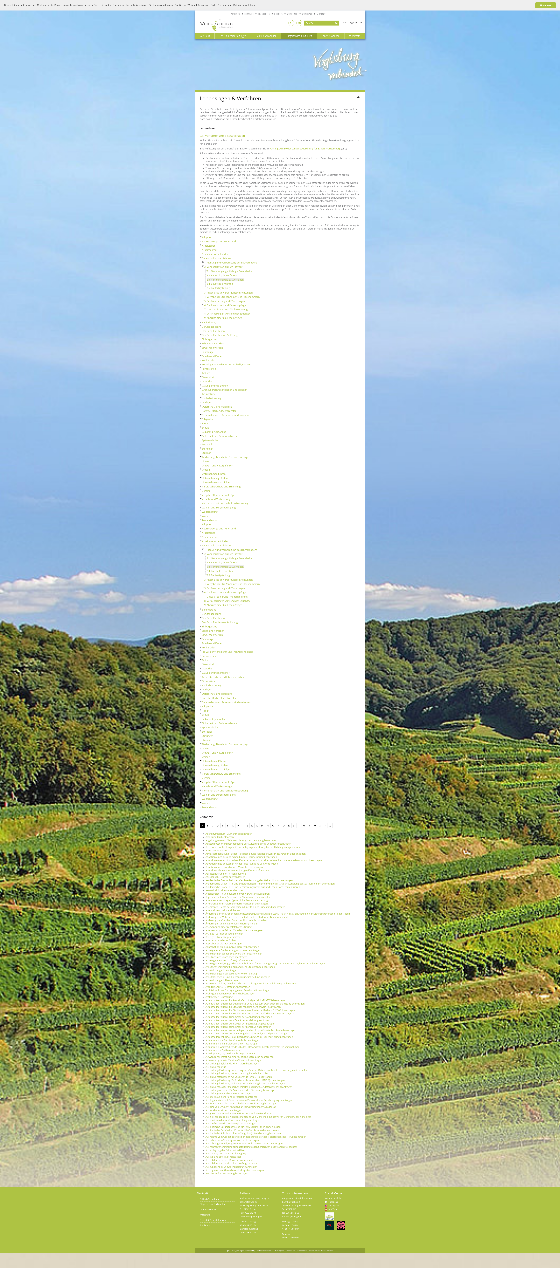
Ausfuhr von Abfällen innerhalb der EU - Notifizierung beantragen (241, 1103)
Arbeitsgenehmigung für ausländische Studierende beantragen (240, 966)
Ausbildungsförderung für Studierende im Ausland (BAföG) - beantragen (245, 1080)
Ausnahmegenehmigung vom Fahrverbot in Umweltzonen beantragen (244, 1143)
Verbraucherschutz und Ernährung (221, 486)
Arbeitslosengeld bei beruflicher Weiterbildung (231, 973)
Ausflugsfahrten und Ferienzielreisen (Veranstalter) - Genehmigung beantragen (249, 1100)
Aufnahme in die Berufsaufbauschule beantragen (232, 1040)
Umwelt (206, 461)
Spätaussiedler (210, 440)
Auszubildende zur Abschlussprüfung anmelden (231, 1163)
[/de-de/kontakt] (291, 23)
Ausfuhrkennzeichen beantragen (223, 1110)
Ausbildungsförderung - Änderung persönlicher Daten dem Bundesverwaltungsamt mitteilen (256, 1070)
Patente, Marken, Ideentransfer (219, 411)
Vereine (206, 490)
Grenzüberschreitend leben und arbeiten (224, 389)
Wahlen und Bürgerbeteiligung (219, 507)
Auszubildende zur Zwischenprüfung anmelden (231, 1166)
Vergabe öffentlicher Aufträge (218, 495)
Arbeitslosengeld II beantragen (222, 980)
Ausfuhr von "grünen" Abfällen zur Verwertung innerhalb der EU (240, 1106)
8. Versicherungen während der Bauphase (227, 313)
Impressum (290, 1250)
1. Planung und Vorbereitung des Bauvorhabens (230, 262)
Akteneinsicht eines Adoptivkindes (224, 890)
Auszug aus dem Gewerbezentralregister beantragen (234, 1170)
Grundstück (208, 394)
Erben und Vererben (213, 343)
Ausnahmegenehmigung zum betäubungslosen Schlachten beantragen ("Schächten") (252, 1146)
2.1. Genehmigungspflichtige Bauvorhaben (230, 271)
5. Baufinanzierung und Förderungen (224, 301)
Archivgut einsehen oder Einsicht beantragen (230, 993)
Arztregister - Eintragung (219, 997)
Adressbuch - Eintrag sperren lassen (225, 877)
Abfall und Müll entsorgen (219, 837)
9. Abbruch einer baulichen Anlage (223, 317)
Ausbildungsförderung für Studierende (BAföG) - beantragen (238, 1076)
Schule (205, 427)
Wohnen (206, 516)
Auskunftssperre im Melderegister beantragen (230, 1123)
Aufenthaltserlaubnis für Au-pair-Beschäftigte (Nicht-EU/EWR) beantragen (245, 1000)
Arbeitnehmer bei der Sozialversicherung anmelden (233, 953)
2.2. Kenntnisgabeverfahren (222, 275)
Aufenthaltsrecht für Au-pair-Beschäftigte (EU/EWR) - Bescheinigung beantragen (249, 1036)
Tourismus (205, 36)
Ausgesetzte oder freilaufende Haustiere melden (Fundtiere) (238, 1113)
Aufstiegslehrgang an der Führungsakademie (230, 1053)
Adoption (207, 237)
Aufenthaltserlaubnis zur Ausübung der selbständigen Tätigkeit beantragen (246, 1033)
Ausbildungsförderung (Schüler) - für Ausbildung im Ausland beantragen (245, 1083)
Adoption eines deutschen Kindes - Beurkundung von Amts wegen (241, 863)
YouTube (333, 1209)
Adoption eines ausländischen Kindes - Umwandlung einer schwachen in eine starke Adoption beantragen (263, 860)
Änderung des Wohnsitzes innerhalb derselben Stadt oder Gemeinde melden (247, 917)
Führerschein (209, 368)
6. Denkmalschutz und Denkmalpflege (225, 305)
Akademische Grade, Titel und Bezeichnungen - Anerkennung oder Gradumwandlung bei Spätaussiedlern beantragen (270, 883)
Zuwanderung (209, 520)
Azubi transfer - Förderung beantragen (226, 1173)
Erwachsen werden (212, 347)
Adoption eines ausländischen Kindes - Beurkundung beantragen (241, 857)
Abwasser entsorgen (216, 850)
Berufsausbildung (211, 326)
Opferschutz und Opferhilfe (217, 406)
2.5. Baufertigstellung (218, 288)
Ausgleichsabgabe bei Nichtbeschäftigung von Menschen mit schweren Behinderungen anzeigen (258, 1116)
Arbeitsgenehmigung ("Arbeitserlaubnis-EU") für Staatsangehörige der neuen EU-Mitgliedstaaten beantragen (265, 963)
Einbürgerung (209, 339)
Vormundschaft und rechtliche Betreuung (225, 503)
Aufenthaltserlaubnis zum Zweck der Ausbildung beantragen (238, 1017)
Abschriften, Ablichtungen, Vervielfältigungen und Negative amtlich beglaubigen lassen (253, 847)
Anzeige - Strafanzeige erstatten (222, 937)
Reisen (205, 423)
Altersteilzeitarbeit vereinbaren (222, 910)
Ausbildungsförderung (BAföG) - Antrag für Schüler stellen (237, 1073)
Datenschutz (302, 1250)
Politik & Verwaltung (266, 36)
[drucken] (358, 97)
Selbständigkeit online (214, 432)
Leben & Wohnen (331, 36)
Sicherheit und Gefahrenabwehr (219, 436)
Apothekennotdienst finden (220, 940)
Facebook (333, 1201)
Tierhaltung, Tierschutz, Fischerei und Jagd (225, 457)
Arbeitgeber (208, 245)
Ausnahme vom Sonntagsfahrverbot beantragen (232, 1140)
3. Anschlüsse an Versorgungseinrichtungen (228, 292)
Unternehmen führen (214, 474)
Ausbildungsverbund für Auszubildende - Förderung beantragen (240, 1090)
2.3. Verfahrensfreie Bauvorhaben (225, 279)
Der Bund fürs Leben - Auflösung (220, 335)
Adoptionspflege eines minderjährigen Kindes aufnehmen (237, 870)
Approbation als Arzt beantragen (223, 943)
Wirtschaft (354, 36)
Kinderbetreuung (211, 398)
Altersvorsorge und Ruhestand (219, 241)
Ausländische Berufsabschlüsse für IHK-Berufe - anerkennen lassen (242, 1130)
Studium (206, 453)
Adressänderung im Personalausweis (225, 873)
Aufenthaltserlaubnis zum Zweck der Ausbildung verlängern (238, 1020)
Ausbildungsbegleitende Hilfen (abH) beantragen (232, 1063)
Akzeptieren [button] (546, 5)
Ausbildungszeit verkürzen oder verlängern (229, 1093)
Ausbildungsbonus (215, 1067)
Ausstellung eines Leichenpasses (223, 1156)
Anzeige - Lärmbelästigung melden (224, 933)
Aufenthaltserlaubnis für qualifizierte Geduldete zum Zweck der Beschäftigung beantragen (255, 1003)
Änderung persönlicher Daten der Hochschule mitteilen (236, 920)
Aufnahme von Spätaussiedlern (222, 1050)
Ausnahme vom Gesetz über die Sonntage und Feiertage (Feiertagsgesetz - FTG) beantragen (255, 1136)
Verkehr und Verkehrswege (217, 499)
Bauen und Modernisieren (216, 258)
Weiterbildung (210, 511)
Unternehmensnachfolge (216, 482)
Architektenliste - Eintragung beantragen (227, 986)
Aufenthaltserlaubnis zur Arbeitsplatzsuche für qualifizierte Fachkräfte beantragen (250, 1030)
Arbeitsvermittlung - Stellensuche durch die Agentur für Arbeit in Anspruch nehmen (251, 983)
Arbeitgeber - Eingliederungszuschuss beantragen (232, 950)
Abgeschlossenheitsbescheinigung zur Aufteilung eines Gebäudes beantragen (248, 843)
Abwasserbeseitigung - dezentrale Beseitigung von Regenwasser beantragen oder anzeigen (255, 853)
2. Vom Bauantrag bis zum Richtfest (223, 266)
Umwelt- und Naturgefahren (217, 465)
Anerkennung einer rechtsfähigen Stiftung (228, 927)
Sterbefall (207, 444)
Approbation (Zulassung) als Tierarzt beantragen (232, 947)
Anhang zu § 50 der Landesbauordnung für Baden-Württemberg (305, 148)
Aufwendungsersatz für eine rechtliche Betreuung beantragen (239, 1056)
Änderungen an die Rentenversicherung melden (231, 923)
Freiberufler (208, 360)
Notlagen (207, 402)
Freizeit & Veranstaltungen (233, 36)
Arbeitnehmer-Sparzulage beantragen (226, 957)
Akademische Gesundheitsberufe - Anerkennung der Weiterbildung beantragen (249, 880)
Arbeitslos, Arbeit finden (215, 254)
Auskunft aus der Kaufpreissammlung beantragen (232, 1120)
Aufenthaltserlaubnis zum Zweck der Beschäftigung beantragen (240, 1023)
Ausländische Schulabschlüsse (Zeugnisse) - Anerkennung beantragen (243, 1133)
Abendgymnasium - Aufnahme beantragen (228, 833)
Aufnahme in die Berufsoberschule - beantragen (231, 1043)
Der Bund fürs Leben (213, 331)
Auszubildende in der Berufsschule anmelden (230, 1160)
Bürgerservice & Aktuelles (299, 36)
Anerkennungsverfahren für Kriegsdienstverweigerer (234, 930)
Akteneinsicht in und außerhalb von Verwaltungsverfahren (237, 893)
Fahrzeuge (208, 352)
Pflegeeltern (208, 419)
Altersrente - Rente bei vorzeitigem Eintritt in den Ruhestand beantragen (245, 907)
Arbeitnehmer (209, 250)
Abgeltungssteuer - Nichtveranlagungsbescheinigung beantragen (241, 840)
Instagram (334, 1205)
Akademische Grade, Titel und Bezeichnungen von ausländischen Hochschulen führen (252, 887)
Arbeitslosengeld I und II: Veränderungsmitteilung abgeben (237, 977)
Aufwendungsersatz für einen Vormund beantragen (233, 1060)
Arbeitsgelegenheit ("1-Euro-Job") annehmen (229, 960)
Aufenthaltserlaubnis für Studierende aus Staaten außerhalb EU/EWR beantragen (250, 1010)
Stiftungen (207, 448)
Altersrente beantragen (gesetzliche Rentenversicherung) (236, 900)
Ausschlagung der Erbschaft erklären (225, 1150)
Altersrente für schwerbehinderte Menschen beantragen (236, 903)
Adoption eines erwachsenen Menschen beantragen (234, 867)
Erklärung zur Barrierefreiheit (321, 1250)
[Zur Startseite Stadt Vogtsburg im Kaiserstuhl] (215, 23)
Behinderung (209, 322)
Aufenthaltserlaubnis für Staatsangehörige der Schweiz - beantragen (243, 1006)
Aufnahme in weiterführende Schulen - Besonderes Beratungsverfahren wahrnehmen (252, 1047)
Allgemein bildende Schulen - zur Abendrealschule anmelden (238, 897)
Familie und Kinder (212, 356)
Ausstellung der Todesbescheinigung (225, 1153)
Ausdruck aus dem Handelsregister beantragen (231, 1096)
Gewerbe (207, 381)
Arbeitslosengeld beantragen (221, 970)
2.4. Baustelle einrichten (220, 283)
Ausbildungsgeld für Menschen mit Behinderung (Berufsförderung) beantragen (248, 1087)
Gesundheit (208, 377)
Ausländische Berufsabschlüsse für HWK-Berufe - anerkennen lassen (243, 1126)
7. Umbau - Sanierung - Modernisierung (226, 309)
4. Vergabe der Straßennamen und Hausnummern (232, 296)
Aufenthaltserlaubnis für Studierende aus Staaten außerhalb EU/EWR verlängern (249, 1013)
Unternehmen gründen (215, 478)
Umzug (206, 469)
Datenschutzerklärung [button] (244, 5)
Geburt (206, 373)
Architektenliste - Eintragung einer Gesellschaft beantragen (237, 990)
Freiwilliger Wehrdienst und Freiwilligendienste (227, 364)
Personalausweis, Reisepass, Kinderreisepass (227, 415)
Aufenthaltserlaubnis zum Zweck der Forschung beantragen (238, 1026)
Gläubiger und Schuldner (216, 385)
